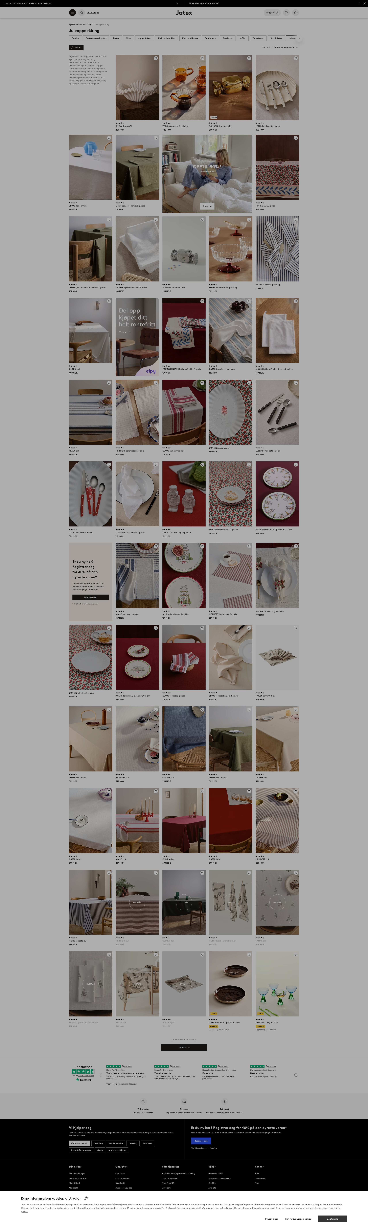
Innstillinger (271, 1219)
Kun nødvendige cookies (298, 1219)
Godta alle (332, 1219)
